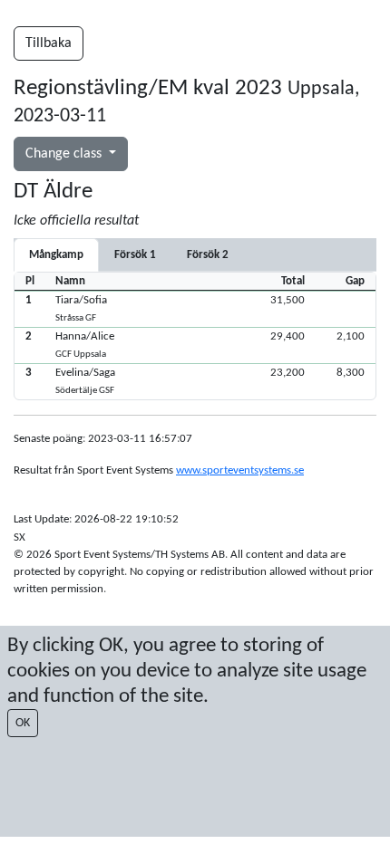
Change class (65, 154)
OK (22, 723)
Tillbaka (48, 43)
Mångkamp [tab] (56, 255)
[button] (195, 309)
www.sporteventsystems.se (240, 470)
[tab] (135, 255)
